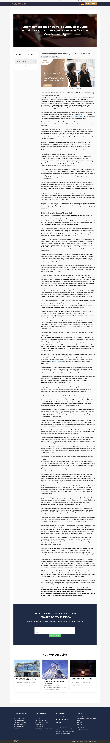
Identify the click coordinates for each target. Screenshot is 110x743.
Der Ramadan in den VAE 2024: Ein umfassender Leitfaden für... (82, 679)
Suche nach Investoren (76, 116)
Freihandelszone (20, 714)
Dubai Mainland (41, 714)
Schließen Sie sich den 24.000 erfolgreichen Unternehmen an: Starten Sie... (54, 681)
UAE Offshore (60, 713)
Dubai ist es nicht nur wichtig (58, 398)
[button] (79, 4)
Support (80, 713)
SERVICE (58, 723)
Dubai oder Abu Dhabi (56, 361)
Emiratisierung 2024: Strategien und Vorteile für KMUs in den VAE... (27, 679)
